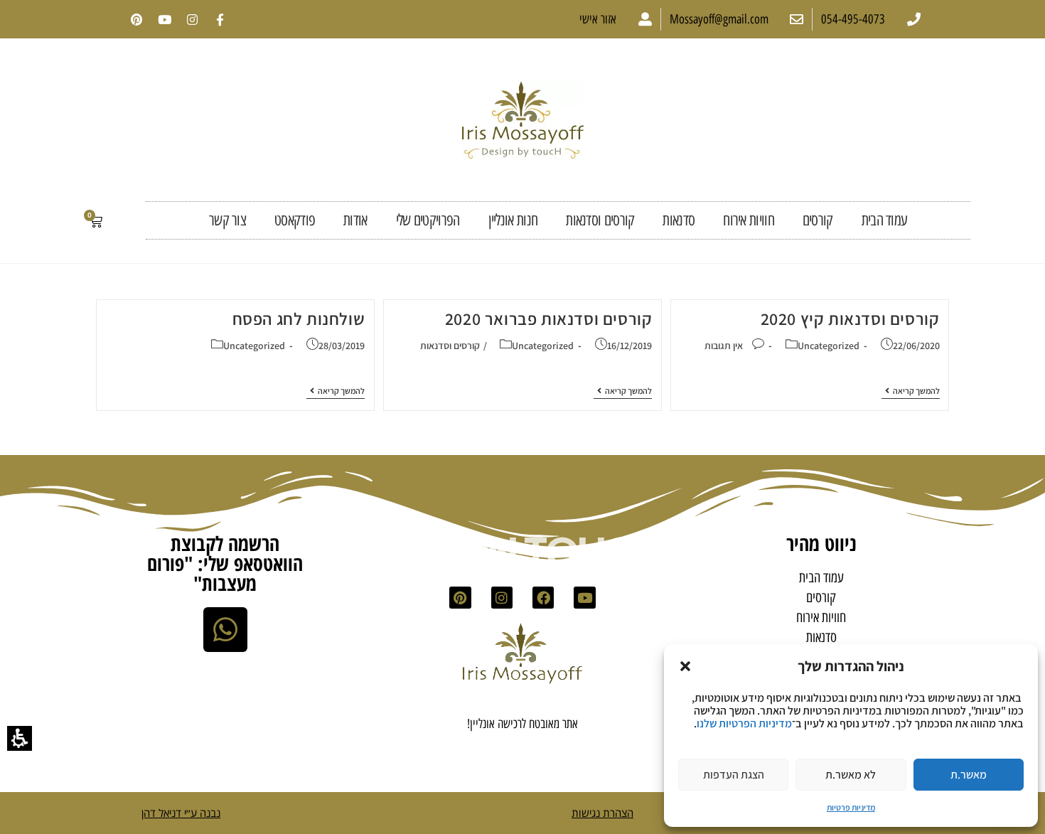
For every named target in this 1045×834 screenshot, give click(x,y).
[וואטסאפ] (225, 629)
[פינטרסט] (136, 19)
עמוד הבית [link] (885, 220)
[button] (685, 666)
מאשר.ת (968, 774)
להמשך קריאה (623, 391)
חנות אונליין (513, 220)
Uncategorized (828, 345)
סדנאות (679, 220)
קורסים (818, 220)
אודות (355, 220)
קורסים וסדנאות (600, 220)
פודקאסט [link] (294, 220)
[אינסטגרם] (192, 19)
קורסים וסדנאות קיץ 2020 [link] (850, 318)
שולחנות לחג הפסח (298, 318)
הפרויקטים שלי (428, 220)
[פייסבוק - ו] (220, 19)
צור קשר (227, 220)
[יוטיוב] (164, 19)
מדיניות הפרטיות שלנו (744, 723)
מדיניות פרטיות (851, 807)
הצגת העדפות (733, 774)
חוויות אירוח (748, 220)
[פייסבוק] (543, 597)
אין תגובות (723, 345)
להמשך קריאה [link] (910, 391)
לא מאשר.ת (850, 774)
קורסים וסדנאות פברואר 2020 (549, 318)
